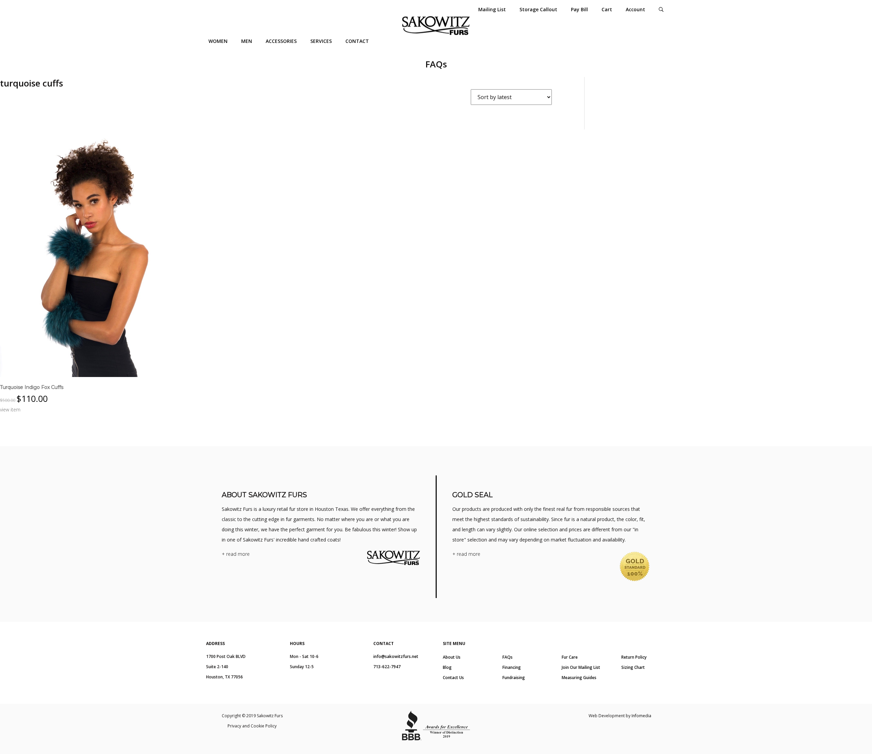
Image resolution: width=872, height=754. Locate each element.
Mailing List (492, 9)
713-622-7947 (387, 667)
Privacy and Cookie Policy (252, 726)
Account (635, 9)
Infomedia (641, 716)
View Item (10, 409)
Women (218, 41)
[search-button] (661, 9)
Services (321, 41)
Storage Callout (538, 9)
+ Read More (236, 554)
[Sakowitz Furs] (436, 25)
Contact (357, 41)
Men (246, 41)
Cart (607, 9)
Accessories (281, 41)
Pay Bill (579, 9)
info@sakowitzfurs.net (395, 656)
